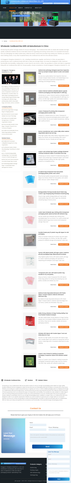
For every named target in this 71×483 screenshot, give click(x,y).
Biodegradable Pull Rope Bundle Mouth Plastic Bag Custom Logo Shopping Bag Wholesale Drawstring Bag (53, 193)
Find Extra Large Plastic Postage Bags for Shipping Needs (10, 111)
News (19, 8)
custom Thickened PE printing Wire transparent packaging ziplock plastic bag (51, 112)
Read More (53, 85)
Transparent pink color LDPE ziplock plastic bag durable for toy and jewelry (51, 273)
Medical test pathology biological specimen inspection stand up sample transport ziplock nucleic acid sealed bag (53, 71)
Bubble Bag (33, 467)
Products (12, 8)
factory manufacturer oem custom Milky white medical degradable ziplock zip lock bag (53, 132)
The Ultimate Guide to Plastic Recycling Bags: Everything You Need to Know (10, 149)
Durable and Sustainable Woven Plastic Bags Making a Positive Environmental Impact (10, 132)
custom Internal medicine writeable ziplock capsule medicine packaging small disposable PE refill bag (52, 92)
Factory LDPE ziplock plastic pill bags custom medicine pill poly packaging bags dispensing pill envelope (53, 253)
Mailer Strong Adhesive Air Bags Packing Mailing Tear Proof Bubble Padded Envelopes (53, 314)
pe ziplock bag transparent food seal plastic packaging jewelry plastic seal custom (50, 172)
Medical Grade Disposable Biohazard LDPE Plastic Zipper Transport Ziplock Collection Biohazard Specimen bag (52, 294)
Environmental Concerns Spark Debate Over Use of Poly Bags (10, 115)
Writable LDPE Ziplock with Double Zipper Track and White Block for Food (52, 334)
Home (4, 8)
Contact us (28, 8)
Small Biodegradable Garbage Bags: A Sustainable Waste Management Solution (9, 165)
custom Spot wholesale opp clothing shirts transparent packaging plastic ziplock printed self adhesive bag (53, 213)
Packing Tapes (34, 470)
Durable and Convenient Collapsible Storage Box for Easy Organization (9, 143)
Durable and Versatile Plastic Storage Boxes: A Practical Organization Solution (9, 120)
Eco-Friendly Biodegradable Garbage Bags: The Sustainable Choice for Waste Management (9, 155)
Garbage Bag (34, 475)
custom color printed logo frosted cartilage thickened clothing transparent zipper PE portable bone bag (53, 152)
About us (37, 8)
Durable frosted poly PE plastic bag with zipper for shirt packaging (53, 233)
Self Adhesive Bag (35, 472)
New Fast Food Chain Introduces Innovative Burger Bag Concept (10, 160)
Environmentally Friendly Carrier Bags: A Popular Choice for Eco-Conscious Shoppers (10, 126)
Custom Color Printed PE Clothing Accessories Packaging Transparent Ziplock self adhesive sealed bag (52, 355)
